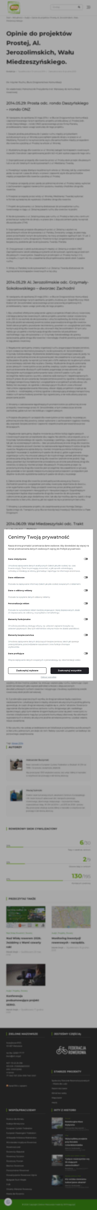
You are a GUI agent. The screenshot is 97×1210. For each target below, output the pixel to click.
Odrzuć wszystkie (48, 677)
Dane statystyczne (17, 559)
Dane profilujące (16, 653)
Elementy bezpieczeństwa (21, 635)
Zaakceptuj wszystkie (70, 670)
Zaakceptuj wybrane (27, 670)
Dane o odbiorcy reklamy (20, 591)
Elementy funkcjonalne (19, 619)
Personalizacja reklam (18, 604)
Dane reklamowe (16, 578)
